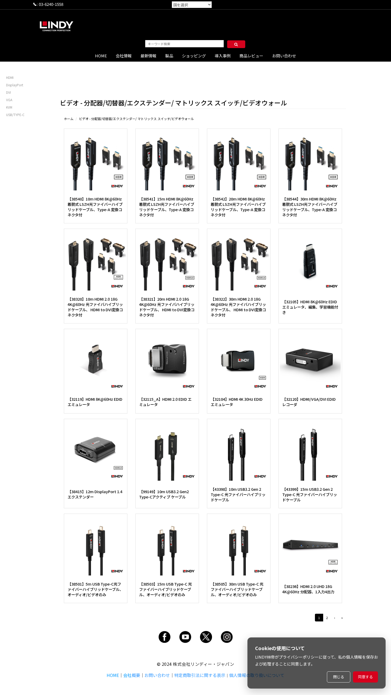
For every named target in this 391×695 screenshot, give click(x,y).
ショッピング (194, 55)
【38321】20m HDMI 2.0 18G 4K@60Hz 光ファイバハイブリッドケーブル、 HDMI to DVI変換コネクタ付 (166, 307)
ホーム (68, 118)
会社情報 (124, 55)
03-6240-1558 (51, 4)
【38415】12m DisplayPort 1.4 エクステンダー (95, 494)
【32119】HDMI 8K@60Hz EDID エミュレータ (95, 401)
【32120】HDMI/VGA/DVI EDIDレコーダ (309, 401)
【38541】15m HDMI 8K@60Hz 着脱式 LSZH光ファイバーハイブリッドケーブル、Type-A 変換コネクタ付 (166, 207)
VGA (9, 99)
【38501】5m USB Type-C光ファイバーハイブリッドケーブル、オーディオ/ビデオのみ (95, 589)
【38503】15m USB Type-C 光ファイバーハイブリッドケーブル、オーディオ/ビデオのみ (165, 589)
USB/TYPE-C (15, 114)
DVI (8, 92)
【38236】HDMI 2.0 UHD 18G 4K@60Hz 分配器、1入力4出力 (308, 588)
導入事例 (223, 55)
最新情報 (148, 55)
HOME (101, 55)
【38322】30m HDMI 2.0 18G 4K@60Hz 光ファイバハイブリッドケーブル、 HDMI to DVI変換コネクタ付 (238, 307)
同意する (365, 676)
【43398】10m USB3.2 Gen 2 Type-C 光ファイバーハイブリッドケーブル (238, 494)
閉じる (338, 676)
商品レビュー (251, 55)
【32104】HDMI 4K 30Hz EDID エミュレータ (237, 401)
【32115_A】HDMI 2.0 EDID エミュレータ (165, 401)
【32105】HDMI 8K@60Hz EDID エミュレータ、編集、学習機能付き (310, 307)
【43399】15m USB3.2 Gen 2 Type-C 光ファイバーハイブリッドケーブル (309, 494)
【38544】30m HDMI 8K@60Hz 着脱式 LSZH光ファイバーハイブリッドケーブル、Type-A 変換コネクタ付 (309, 207)
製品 (169, 55)
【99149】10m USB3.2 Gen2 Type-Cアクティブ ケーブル (164, 494)
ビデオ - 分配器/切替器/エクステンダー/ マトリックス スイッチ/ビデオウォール (136, 118)
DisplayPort (14, 85)
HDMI (10, 77)
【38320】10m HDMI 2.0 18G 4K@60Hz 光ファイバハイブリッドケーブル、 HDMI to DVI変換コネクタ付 (95, 307)
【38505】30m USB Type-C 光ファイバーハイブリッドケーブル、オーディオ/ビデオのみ (237, 589)
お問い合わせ (284, 55)
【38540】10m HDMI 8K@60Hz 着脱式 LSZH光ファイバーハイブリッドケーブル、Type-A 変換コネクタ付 (95, 207)
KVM (9, 107)
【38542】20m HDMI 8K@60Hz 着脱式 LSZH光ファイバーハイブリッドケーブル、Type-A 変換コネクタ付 (238, 207)
